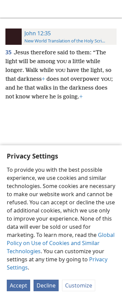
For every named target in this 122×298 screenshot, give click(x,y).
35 (9, 52)
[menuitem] (10, 8)
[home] (10, 8)
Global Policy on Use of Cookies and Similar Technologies (61, 243)
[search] (113, 8)
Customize (78, 285)
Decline (46, 285)
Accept (18, 285)
